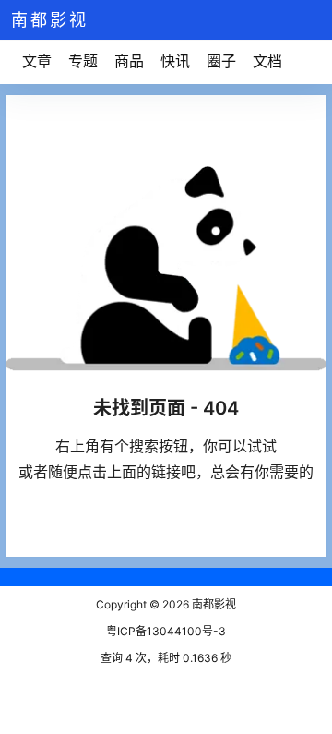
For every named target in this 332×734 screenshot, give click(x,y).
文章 (37, 61)
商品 (129, 61)
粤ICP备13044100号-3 (166, 631)
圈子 (221, 61)
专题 (83, 61)
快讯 (175, 61)
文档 (267, 61)
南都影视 (212, 604)
